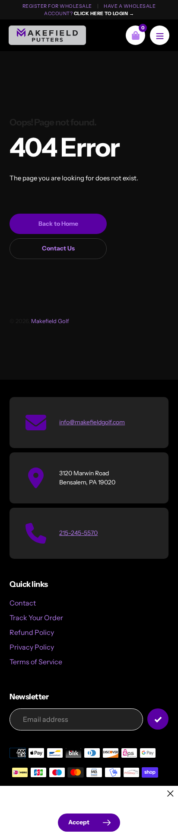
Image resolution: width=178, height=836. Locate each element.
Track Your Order (36, 617)
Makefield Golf (50, 320)
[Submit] (157, 719)
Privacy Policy (32, 647)
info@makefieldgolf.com (92, 422)
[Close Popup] (170, 793)
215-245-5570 (78, 533)
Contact (23, 603)
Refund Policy (32, 632)
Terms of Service (36, 661)
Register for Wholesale (57, 6)
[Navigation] (159, 35)
